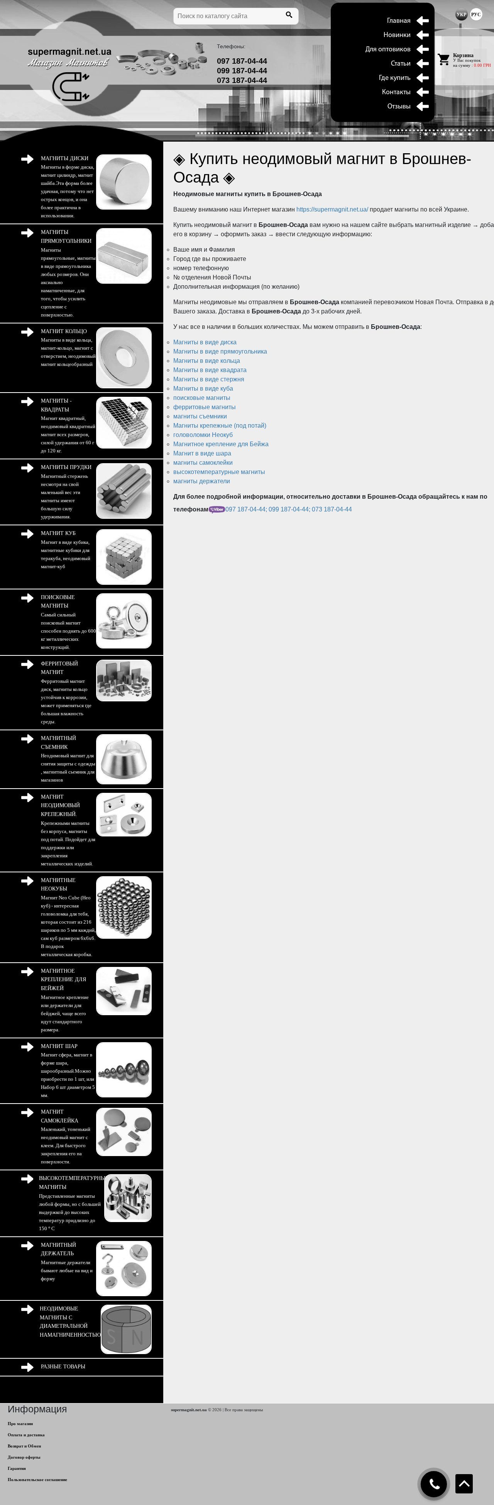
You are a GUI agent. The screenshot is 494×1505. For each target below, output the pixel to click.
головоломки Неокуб (203, 435)
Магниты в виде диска (205, 342)
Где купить (395, 78)
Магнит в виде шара (202, 453)
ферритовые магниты (204, 407)
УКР (461, 14)
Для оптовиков (388, 49)
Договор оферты (24, 1457)
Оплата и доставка (26, 1434)
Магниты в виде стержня (208, 379)
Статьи (401, 64)
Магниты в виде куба (203, 388)
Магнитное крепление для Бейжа (221, 444)
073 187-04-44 (242, 80)
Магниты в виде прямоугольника (220, 351)
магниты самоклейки (203, 462)
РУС (476, 14)
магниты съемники (200, 416)
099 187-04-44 (242, 70)
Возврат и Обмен (24, 1446)
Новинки (397, 35)
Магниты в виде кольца (206, 360)
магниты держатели (201, 481)
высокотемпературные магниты (219, 472)
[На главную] (69, 74)
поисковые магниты (201, 397)
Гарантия (17, 1468)
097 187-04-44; (247, 509)
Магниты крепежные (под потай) (219, 425)
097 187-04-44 (242, 61)
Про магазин (20, 1423)
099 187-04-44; (290, 509)
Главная (399, 21)
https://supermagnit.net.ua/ (333, 209)
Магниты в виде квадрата (210, 370)
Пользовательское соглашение (37, 1479)
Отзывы (399, 106)
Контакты (396, 92)
